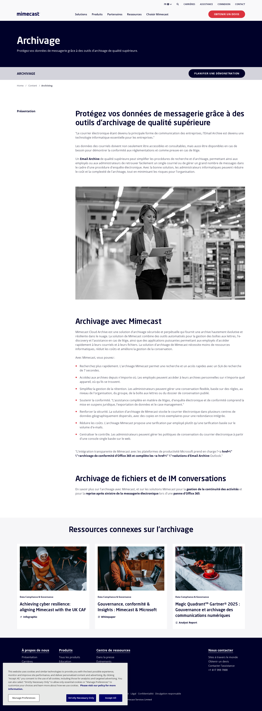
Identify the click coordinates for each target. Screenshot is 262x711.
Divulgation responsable (168, 693)
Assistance (206, 4)
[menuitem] (81, 16)
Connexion (224, 4)
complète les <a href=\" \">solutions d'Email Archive (172, 456)
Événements (103, 661)
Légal (133, 693)
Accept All (110, 697)
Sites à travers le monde (223, 657)
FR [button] (165, 4)
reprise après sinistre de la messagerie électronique (122, 493)
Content (32, 85)
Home (20, 85)
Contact (240, 4)
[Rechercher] (178, 4)
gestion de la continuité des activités (213, 489)
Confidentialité (145, 693)
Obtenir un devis (226, 14)
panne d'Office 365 (186, 493)
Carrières (189, 4)
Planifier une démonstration (216, 73)
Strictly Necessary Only (81, 697)
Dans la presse (105, 657)
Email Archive (89, 159)
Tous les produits (69, 657)
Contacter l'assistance (221, 665)
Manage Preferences (23, 697)
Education (65, 661)
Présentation (29, 657)
